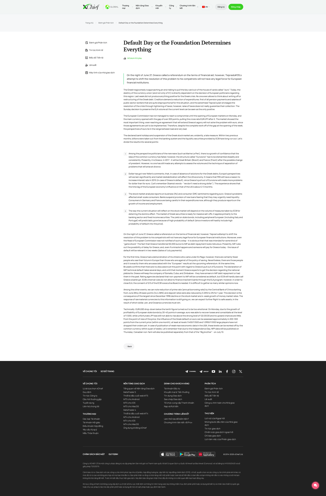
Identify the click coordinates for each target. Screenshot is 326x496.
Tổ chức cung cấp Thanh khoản (179, 402)
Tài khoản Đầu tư (172, 388)
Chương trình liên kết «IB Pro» (178, 422)
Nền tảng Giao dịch (134, 383)
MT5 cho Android (131, 399)
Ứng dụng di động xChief (135, 427)
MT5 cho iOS (129, 402)
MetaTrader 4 (129, 410)
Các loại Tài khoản (91, 418)
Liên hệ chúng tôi (91, 406)
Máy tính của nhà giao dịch (102, 72)
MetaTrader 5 (129, 392)
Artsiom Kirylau (134, 58)
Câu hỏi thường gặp (92, 399)
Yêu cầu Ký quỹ (90, 429)
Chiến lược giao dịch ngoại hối (219, 432)
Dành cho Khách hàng (176, 383)
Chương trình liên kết (187, 6)
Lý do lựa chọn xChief (93, 388)
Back (130, 346)
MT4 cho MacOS (131, 424)
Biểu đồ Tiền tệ (96, 57)
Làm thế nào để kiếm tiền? (176, 418)
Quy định (87, 392)
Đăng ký (221, 7)
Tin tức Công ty (90, 395)
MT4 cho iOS (129, 420)
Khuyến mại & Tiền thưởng (176, 392)
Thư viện (209, 413)
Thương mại (89, 413)
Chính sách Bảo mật (94, 454)
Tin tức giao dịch (212, 428)
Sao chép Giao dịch (173, 399)
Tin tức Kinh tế (96, 50)
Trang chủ (89, 23)
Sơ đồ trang (107, 371)
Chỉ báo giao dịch (213, 435)
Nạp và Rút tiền (171, 406)
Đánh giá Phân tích (106, 23)
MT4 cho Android (131, 417)
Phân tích (210, 383)
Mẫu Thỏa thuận (91, 433)
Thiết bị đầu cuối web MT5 (135, 395)
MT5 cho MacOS (131, 406)
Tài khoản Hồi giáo (91, 422)
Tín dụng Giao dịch (173, 395)
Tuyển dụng (88, 402)
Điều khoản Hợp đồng (93, 426)
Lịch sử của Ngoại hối (215, 418)
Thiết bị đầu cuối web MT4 (135, 413)
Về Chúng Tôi (90, 371)
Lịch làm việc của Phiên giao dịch (220, 439)
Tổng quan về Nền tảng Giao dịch (139, 388)
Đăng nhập (236, 7)
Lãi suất (93, 65)
